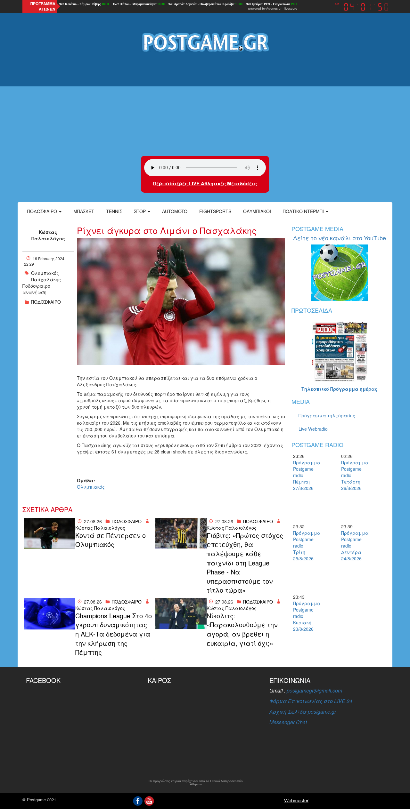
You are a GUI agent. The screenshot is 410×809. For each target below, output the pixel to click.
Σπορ (140, 211)
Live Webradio (313, 429)
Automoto (174, 211)
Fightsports (215, 211)
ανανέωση (34, 292)
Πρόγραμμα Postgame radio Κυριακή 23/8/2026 (304, 616)
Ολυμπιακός (45, 273)
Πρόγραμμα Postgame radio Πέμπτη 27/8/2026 (304, 475)
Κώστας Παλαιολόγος (48, 235)
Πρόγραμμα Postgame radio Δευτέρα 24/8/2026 (352, 546)
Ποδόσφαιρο (42, 211)
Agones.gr (274, 8)
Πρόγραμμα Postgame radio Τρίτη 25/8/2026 (304, 546)
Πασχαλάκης (46, 279)
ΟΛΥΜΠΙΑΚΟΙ (257, 211)
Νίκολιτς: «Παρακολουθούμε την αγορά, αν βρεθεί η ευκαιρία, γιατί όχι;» (242, 629)
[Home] (205, 42)
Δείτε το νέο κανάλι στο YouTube (339, 238)
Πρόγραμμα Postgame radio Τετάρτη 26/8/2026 (352, 475)
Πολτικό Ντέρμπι (304, 211)
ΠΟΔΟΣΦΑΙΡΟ (46, 302)
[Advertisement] (205, 104)
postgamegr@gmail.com (314, 690)
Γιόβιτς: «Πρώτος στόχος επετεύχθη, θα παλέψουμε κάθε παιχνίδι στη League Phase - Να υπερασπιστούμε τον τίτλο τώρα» (245, 563)
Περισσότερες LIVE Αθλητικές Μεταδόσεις (205, 183)
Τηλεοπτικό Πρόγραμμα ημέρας (339, 389)
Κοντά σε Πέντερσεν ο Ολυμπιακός (110, 540)
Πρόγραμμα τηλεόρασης (327, 415)
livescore (290, 8)
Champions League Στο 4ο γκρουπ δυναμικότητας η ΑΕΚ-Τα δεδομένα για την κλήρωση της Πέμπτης (113, 634)
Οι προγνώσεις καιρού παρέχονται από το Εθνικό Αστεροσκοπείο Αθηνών (196, 783)
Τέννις (114, 211)
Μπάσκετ (83, 211)
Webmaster (296, 800)
